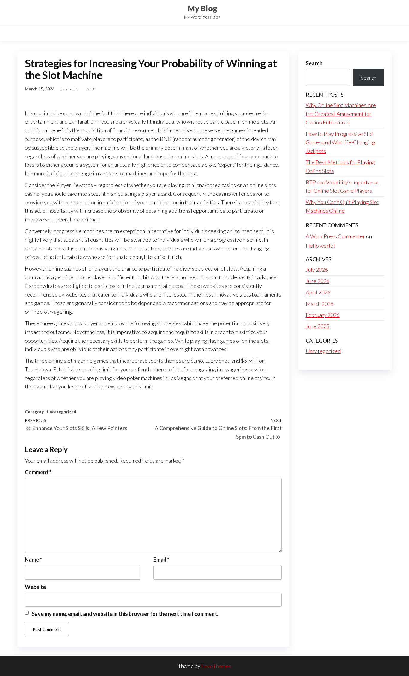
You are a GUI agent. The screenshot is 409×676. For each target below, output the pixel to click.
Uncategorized (61, 411)
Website (35, 587)
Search (314, 63)
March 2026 (320, 303)
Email (161, 559)
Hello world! (320, 245)
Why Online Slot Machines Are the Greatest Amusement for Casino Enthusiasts (341, 114)
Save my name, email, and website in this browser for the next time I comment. (125, 613)
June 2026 (317, 281)
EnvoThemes (216, 666)
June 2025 (317, 326)
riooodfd (72, 89)
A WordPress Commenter (335, 236)
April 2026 (318, 292)
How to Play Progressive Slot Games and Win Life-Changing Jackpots (340, 142)
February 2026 (323, 315)
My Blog (202, 8)
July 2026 (317, 269)
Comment (38, 472)
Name (33, 559)
